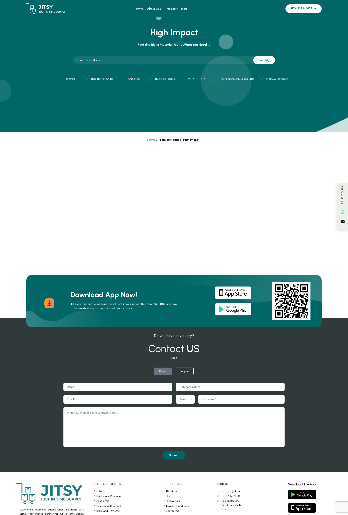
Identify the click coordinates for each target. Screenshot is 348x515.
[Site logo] (46, 8)
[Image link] (233, 292)
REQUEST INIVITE (301, 8)
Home (151, 139)
